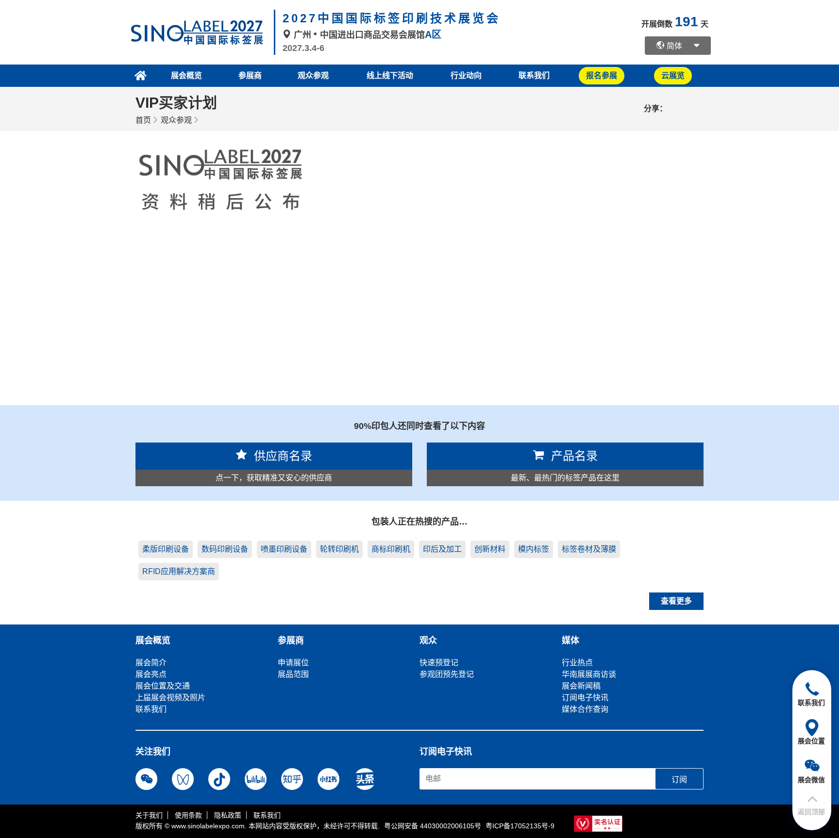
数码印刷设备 (224, 549)
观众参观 (176, 120)
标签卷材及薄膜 (589, 549)
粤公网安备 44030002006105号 (432, 826)
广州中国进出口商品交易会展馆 (366, 35)
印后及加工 (442, 549)
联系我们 (534, 75)
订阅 (679, 779)
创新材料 (489, 549)
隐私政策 (227, 815)
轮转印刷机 (339, 549)
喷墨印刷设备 (284, 549)
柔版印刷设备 (165, 549)
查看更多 (676, 601)
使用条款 (188, 815)
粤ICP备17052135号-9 (520, 826)
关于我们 (149, 815)
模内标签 (533, 549)
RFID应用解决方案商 (178, 571)
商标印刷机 (390, 549)
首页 (143, 120)
